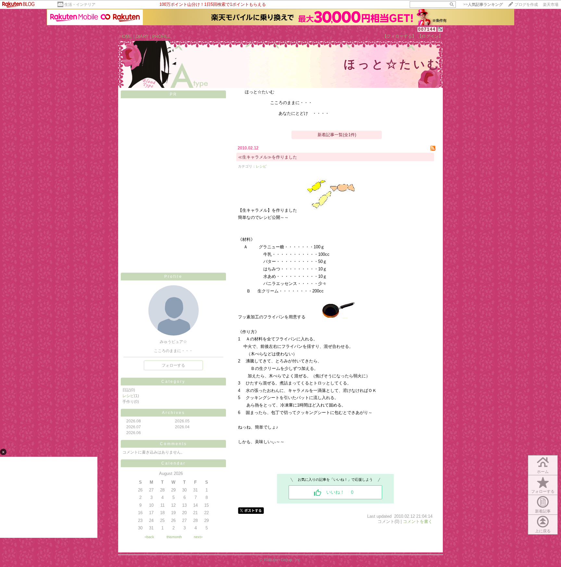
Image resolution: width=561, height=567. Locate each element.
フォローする (173, 365)
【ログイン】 (430, 36)
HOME (125, 36)
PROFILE (161, 36)
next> (198, 537)
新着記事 (543, 511)
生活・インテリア (79, 4)
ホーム (543, 471)
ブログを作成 (526, 4)
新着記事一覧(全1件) (337, 134)
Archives (173, 412)
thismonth (174, 537)
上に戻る (543, 531)
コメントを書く (417, 521)
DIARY (142, 36)
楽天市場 (550, 4)
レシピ (128, 396)
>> (483, 4)
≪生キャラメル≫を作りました (271, 157)
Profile (173, 276)
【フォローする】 (399, 36)
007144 (427, 29)
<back (149, 537)
